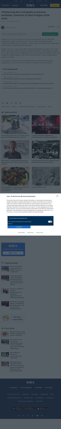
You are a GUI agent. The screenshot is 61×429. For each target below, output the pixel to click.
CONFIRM (19, 227)
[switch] (50, 222)
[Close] (57, 196)
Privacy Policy (39, 232)
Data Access (30, 232)
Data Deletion (21, 232)
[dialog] (30, 214)
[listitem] (30, 218)
